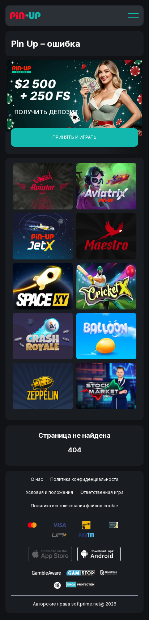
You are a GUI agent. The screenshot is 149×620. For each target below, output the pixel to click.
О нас (37, 479)
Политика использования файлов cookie (74, 505)
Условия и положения (49, 492)
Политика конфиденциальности (84, 479)
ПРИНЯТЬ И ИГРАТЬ (74, 137)
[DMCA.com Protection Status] (80, 585)
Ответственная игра (102, 492)
